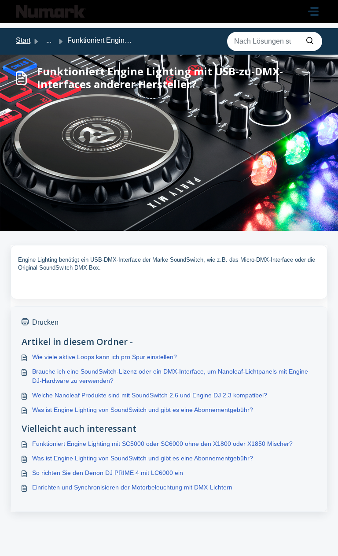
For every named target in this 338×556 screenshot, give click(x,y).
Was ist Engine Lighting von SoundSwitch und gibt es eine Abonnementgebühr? (142, 409)
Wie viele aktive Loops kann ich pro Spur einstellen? (104, 356)
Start (23, 40)
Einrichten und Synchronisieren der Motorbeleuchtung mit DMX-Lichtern (132, 487)
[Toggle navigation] (313, 11)
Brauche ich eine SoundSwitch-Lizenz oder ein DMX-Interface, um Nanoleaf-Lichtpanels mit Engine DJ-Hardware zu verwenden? (170, 376)
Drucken (45, 322)
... (48, 40)
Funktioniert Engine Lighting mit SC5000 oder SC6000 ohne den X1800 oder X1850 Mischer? (162, 443)
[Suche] (310, 41)
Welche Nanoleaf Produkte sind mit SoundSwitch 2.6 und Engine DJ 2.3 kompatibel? (149, 395)
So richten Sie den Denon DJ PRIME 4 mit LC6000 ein (107, 472)
